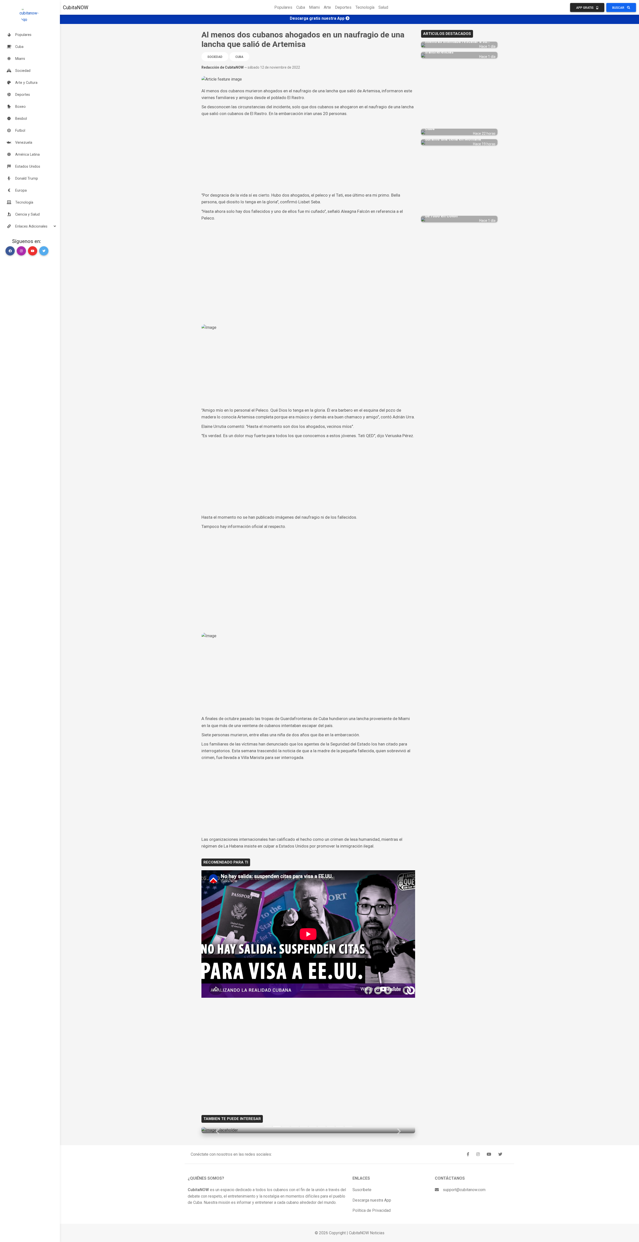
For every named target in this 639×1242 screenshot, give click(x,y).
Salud (383, 7)
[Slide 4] (295, 1126)
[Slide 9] (339, 1126)
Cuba (300, 7)
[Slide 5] (304, 1126)
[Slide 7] (321, 1126)
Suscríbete (361, 1189)
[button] (30, 226)
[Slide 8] (330, 1126)
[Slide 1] (268, 1126)
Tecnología (364, 7)
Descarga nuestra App (371, 1200)
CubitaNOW (75, 7)
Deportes (343, 7)
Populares (283, 7)
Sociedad (214, 57)
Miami (314, 7)
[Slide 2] (277, 1126)
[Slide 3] (286, 1126)
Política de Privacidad (371, 1210)
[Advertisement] (308, 154)
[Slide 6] (313, 1126)
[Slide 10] (348, 1126)
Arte (327, 7)
